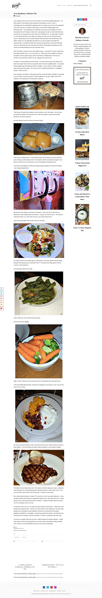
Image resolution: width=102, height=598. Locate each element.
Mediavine (68, 593)
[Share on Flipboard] (1, 308)
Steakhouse (17, 537)
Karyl (16, 527)
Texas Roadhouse (34, 53)
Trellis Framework (58, 593)
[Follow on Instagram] (86, 19)
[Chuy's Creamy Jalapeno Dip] (82, 214)
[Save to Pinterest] (1, 297)
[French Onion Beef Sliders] (82, 118)
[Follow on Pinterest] (83, 19)
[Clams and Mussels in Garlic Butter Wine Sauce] (82, 180)
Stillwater (24, 537)
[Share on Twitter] (1, 293)
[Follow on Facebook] (78, 19)
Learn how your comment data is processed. (50, 573)
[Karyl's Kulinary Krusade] (21, 5)
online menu (27, 506)
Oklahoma (16, 530)
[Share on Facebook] (1, 289)
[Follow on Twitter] (81, 19)
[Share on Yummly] (1, 300)
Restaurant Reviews (22, 530)
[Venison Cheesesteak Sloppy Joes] (82, 149)
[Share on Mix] (1, 304)
